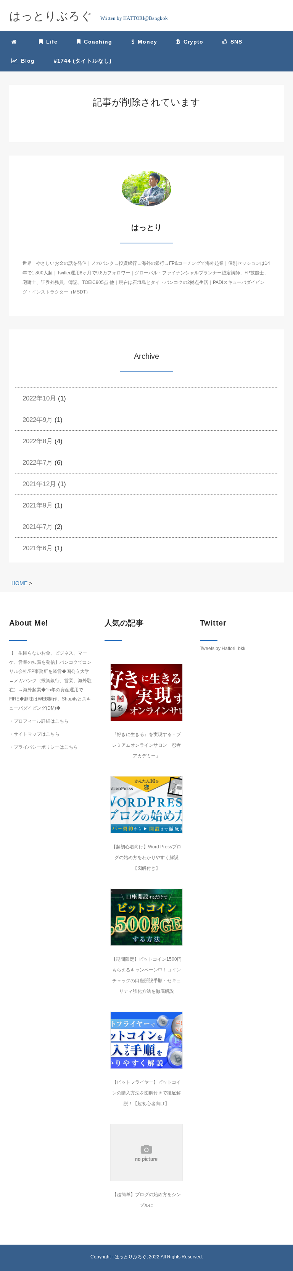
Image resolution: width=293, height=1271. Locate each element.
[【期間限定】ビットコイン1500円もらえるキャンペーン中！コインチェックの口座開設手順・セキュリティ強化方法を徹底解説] (146, 917)
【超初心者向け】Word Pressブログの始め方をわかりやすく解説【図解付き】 (146, 857)
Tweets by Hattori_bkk (222, 648)
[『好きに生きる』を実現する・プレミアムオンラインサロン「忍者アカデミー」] (146, 692)
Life (52, 42)
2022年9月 (38, 419)
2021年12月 (39, 484)
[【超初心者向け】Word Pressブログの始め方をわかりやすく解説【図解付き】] (146, 804)
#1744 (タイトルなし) (83, 61)
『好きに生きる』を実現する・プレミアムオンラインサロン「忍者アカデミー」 (146, 745)
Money (147, 42)
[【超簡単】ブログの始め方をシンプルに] (146, 1152)
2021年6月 (38, 548)
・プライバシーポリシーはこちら (43, 747)
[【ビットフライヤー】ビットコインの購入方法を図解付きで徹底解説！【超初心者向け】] (146, 1040)
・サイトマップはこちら (34, 734)
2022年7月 (38, 462)
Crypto (193, 42)
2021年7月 (38, 526)
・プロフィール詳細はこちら (39, 721)
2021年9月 (38, 505)
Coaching (98, 42)
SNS (236, 42)
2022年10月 (39, 398)
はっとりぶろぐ (130, 1257)
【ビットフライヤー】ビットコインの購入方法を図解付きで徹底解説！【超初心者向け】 (146, 1093)
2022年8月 (38, 441)
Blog (28, 61)
